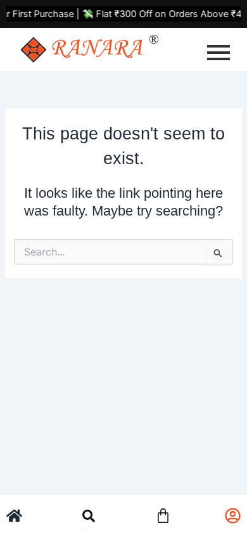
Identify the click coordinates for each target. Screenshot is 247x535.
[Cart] (163, 514)
